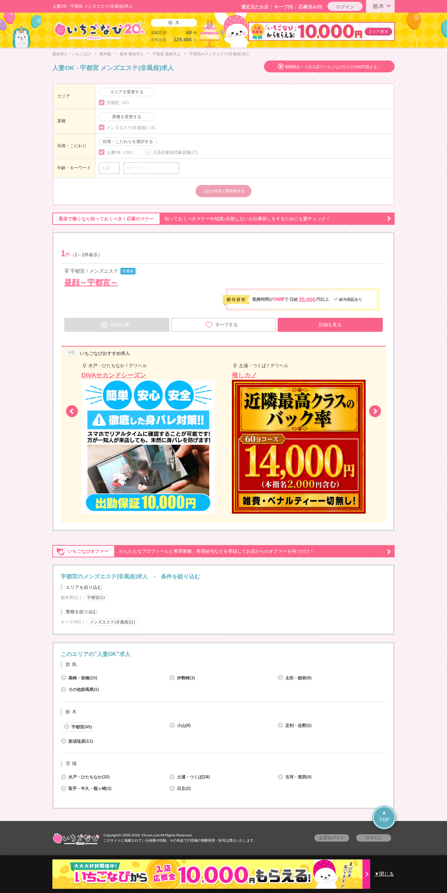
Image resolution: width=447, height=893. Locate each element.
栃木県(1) (70, 597)
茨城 (72, 763)
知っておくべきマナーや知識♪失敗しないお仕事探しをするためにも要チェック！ (194, 218)
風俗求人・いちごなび (71, 54)
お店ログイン (331, 837)
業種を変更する (126, 116)
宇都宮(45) (82, 726)
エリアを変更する (127, 92)
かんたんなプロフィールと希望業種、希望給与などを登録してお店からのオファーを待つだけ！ (191, 551)
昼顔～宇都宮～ (91, 282)
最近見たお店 (255, 6)
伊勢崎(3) (186, 678)
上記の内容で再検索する (224, 191)
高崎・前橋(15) (82, 678)
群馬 (72, 664)
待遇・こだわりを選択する (128, 141)
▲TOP (384, 815)
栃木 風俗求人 (132, 54)
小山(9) (184, 725)
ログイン (345, 6)
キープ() (283, 6)
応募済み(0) (310, 6)
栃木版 (105, 54)
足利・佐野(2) (298, 725)
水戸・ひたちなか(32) (89, 776)
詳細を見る (330, 324)
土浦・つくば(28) (193, 776)
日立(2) (184, 788)
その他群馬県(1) (83, 689)
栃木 (378, 6)
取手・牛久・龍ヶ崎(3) (89, 788)
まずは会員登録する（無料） (223, 638)
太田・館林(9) (298, 678)
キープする (226, 324)
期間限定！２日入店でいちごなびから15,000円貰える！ (333, 67)
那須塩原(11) (80, 741)
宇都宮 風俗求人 (167, 54)
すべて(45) (71, 622)
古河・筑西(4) (298, 776)
